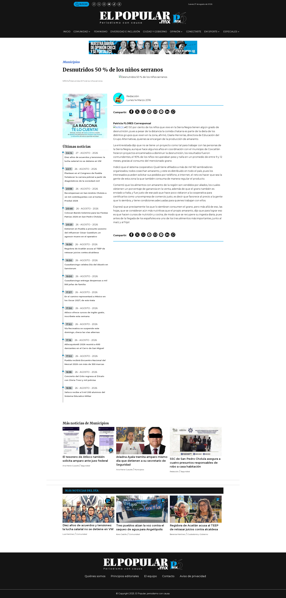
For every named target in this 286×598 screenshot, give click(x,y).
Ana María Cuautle (71, 466)
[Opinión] (143, 47)
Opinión (175, 31)
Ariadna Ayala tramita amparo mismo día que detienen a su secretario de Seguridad (141, 460)
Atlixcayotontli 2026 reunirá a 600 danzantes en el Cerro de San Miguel (84, 346)
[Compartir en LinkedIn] (167, 111)
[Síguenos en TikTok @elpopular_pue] (114, 4)
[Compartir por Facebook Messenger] (161, 111)
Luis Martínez (68, 534)
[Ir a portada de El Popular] (143, 18)
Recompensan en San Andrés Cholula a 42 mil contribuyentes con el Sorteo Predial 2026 (85, 197)
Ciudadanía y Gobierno (197, 534)
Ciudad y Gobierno (155, 31)
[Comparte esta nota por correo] (155, 111)
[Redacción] (118, 98)
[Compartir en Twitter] (137, 111)
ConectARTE (193, 31)
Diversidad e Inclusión (125, 31)
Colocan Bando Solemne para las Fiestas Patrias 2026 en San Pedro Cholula (86, 215)
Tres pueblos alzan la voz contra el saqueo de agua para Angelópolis (140, 527)
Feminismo (100, 31)
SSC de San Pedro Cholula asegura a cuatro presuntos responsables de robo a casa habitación (195, 462)
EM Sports (210, 31)
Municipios (71, 62)
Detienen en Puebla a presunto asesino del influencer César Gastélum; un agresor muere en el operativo (85, 233)
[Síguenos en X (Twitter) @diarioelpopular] (99, 4)
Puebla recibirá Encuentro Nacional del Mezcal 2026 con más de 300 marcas (85, 362)
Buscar (83, 4)
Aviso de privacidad (193, 576)
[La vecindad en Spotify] (85, 115)
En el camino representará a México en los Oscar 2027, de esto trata (85, 298)
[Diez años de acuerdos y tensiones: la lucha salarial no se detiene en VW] (88, 509)
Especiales (230, 31)
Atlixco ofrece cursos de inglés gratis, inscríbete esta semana (84, 314)
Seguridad (85, 466)
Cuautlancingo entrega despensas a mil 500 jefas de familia (85, 282)
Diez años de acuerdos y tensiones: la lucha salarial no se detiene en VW (84, 159)
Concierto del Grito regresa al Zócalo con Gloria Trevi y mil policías (84, 378)
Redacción (132, 96)
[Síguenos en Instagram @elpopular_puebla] (104, 4)
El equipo (150, 576)
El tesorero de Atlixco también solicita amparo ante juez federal (85, 458)
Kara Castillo (121, 534)
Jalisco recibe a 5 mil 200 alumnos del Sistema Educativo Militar (84, 394)
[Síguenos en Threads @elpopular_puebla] (119, 4)
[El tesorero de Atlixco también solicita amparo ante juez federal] (88, 440)
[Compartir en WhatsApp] (143, 111)
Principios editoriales (125, 576)
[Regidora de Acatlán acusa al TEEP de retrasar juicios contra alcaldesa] (196, 509)
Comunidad (80, 31)
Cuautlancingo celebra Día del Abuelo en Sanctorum (86, 266)
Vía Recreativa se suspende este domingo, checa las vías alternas (82, 330)
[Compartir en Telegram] (149, 111)
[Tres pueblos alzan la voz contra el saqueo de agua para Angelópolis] (142, 509)
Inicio (66, 31)
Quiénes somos (95, 576)
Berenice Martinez (177, 534)
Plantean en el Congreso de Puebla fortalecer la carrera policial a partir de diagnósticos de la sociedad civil (85, 177)
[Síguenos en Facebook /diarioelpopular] (94, 4)
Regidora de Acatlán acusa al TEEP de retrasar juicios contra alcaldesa (84, 250)
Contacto (168, 576)
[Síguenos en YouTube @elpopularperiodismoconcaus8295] (109, 4)
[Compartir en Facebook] (131, 111)
